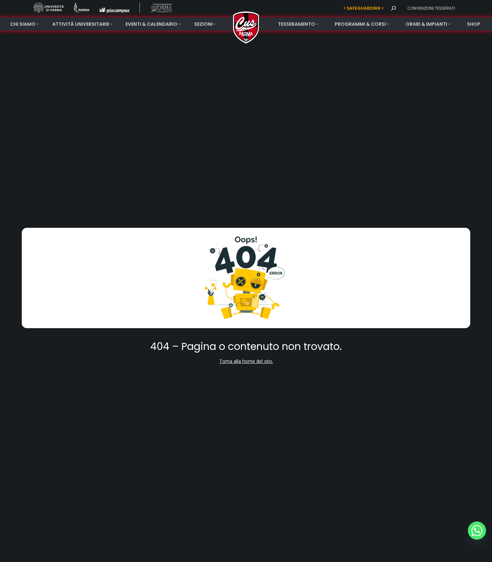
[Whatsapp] (477, 531)
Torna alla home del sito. (246, 361)
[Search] (393, 8)
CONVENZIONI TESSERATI (431, 8)
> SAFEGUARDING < (363, 8)
